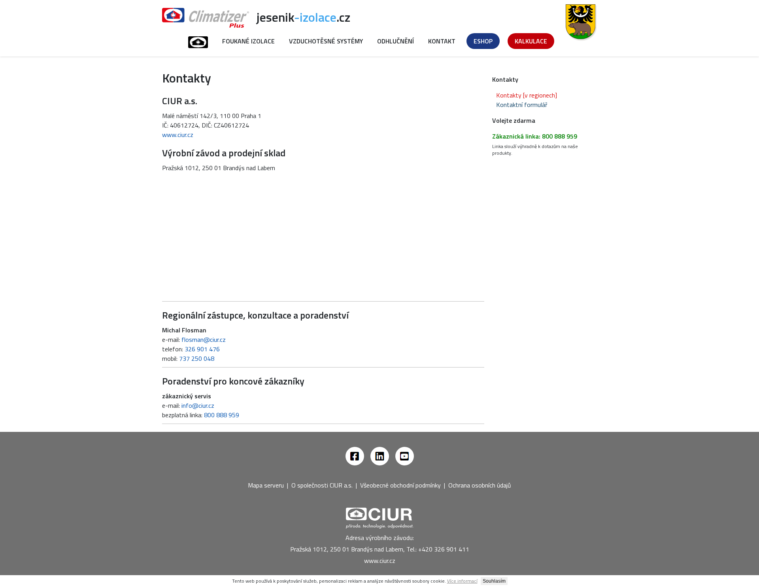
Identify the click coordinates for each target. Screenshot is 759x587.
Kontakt (441, 41)
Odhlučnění (395, 41)
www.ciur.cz (177, 134)
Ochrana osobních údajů (479, 485)
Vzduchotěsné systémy (326, 41)
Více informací (462, 581)
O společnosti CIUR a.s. (322, 485)
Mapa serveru (266, 485)
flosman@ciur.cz (203, 339)
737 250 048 (196, 358)
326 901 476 (202, 349)
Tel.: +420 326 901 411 (437, 549)
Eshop (483, 41)
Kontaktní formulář (522, 104)
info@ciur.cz (197, 405)
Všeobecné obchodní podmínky (400, 485)
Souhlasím (494, 581)
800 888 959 (221, 415)
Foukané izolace (248, 41)
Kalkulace (531, 41)
